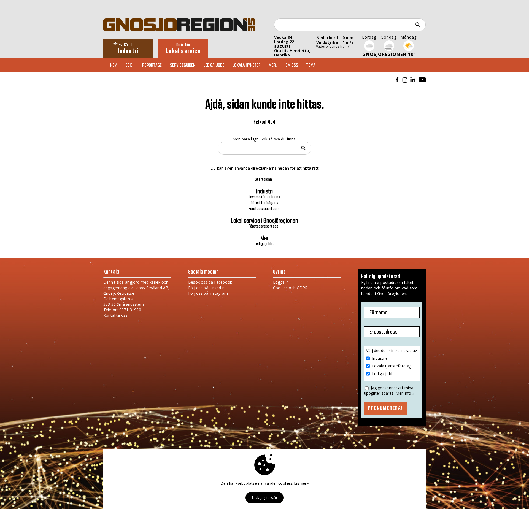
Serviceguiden (183, 65)
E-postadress (383, 332)
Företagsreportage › (265, 209)
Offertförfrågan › (264, 203)
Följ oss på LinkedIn (206, 287)
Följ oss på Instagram (208, 293)
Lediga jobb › (264, 244)
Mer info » (405, 393)
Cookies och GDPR (290, 287)
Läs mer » (301, 484)
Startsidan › (264, 180)
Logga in (281, 282)
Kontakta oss (115, 315)
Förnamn (378, 312)
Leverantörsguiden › (264, 197)
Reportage (152, 65)
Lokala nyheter (247, 65)
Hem (113, 65)
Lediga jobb (214, 65)
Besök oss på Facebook (210, 282)
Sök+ (129, 65)
